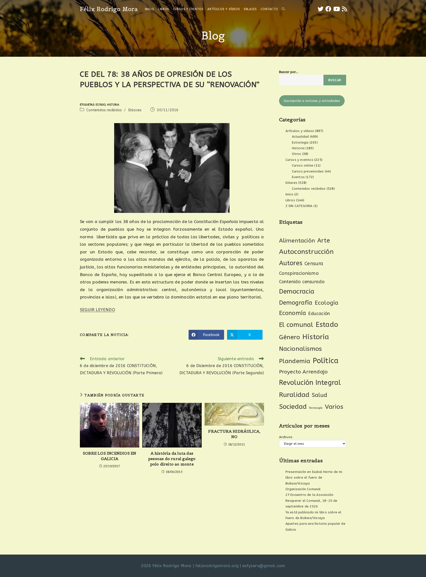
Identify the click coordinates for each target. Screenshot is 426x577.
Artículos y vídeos (299, 131)
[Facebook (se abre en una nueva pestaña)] (328, 9)
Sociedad (293, 406)
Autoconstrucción (306, 252)
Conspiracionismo (299, 273)
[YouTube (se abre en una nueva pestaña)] (336, 9)
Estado (100, 104)
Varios (334, 406)
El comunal (296, 325)
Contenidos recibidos (104, 110)
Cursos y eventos (299, 160)
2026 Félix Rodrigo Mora (166, 565)
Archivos (286, 437)
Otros (296, 154)
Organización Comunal (303, 489)
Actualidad (300, 136)
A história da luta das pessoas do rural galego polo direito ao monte (172, 459)
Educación (319, 313)
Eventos (298, 177)
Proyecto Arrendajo (303, 372)
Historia (113, 104)
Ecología (326, 302)
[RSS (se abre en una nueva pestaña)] (344, 9)
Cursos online (303, 165)
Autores (290, 263)
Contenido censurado (302, 281)
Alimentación (297, 240)
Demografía (296, 302)
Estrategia (300, 142)
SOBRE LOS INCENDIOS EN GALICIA (109, 456)
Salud (319, 395)
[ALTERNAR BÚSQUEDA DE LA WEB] (283, 9)
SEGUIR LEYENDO (97, 309)
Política (326, 360)
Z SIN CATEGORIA (299, 206)
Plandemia (294, 361)
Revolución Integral (310, 383)
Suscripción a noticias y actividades (312, 101)
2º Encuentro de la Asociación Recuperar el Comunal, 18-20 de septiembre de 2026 (311, 500)
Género (289, 337)
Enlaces (135, 110)
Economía (292, 313)
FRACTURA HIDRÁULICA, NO (234, 434)
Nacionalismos (300, 349)
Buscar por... (288, 72)
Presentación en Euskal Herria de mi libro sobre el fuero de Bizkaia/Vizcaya (313, 477)
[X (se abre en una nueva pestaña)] (320, 9)
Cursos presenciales (308, 171)
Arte (323, 240)
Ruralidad (294, 395)
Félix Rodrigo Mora (109, 9)
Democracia (297, 291)
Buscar (334, 80)
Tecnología (315, 407)
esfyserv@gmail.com (263, 565)
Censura (313, 263)
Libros (290, 200)
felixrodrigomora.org (216, 565)
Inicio (289, 194)
